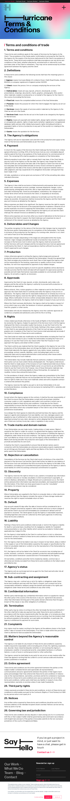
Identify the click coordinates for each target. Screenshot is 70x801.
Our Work (11, 764)
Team (8, 773)
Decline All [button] (57, 797)
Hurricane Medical (32, 1)
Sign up (40, 780)
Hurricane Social (20, 1)
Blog (19, 773)
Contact (10, 777)
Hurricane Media (9, 1)
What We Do (13, 768)
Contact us (43, 752)
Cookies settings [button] (38, 797)
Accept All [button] (48, 797)
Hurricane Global (44, 1)
